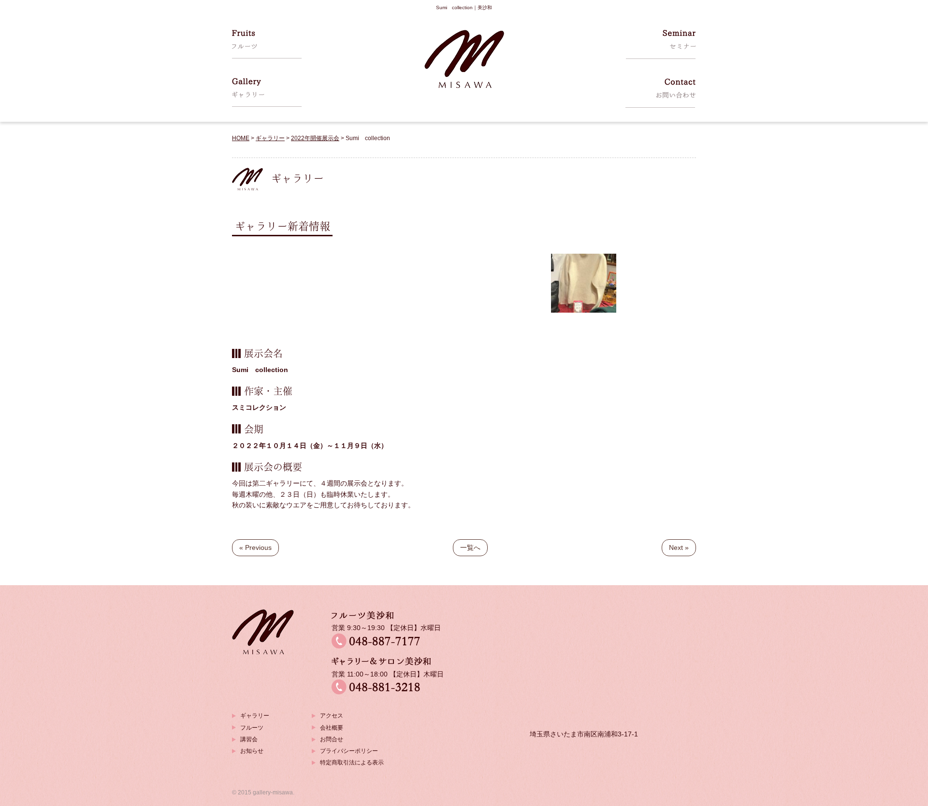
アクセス (331, 715)
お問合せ (331, 739)
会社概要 (331, 727)
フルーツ (251, 727)
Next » (679, 547)
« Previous (255, 547)
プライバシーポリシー (349, 751)
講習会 (249, 739)
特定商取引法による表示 (352, 762)
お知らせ (251, 751)
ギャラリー (254, 715)
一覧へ (470, 547)
